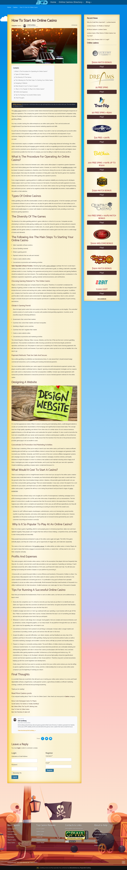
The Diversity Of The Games (23, 77)
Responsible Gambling (100, 834)
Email (48, 763)
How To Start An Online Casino (20, 709)
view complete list (101, 299)
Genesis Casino (12, 829)
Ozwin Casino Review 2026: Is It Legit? (98, 39)
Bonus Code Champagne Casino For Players (24, 701)
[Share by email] (50, 738)
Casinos (15, 7)
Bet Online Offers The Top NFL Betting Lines (24, 706)
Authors (96, 837)
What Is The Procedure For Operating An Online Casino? (31, 71)
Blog (88, 2)
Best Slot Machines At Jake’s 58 (20, 712)
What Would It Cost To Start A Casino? (26, 86)
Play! (102, 66)
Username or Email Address (19, 756)
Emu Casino (11, 831)
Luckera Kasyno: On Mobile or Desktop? (98, 26)
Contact (96, 840)
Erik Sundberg (22, 720)
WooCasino (11, 837)
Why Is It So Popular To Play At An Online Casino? (29, 89)
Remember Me (17, 773)
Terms (96, 842)
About (96, 829)
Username (49, 756)
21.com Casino (40, 829)
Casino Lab (39, 834)
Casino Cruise (40, 831)
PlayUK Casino (12, 840)
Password (14, 765)
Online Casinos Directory (70, 2)
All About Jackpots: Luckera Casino (97, 29)
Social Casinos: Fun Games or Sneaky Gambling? (25, 704)
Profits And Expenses (21, 92)
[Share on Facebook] (42, 738)
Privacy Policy (98, 845)
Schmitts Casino (12, 834)
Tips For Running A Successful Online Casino (28, 95)
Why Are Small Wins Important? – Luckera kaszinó (101, 22)
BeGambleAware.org (74, 868)
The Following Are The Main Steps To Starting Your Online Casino (34, 80)
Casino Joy (39, 837)
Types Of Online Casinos (22, 74)
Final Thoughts (20, 98)
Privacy (35, 862)
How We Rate (98, 831)
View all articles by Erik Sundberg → (27, 731)
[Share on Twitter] (46, 738)
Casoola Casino (40, 840)
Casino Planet (40, 842)
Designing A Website (21, 83)
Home (53, 2)
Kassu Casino (11, 842)
